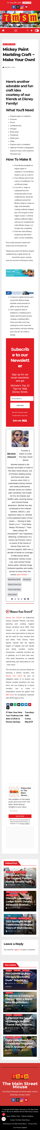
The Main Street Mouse (20, 1085)
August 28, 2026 (13, 983)
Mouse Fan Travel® (14, 618)
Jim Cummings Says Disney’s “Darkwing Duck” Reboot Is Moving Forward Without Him (17, 980)
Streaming (17, 970)
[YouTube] (25, 599)
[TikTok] (21, 599)
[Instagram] (18, 599)
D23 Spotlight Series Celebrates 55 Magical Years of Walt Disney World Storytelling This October (19, 928)
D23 (8, 918)
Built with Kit (20, 421)
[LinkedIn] (28, 599)
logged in (17, 950)
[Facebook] (12, 599)
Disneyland (9, 1037)
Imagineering (18, 1015)
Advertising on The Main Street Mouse (15, 1124)
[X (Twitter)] (15, 599)
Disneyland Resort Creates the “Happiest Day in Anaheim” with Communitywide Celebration (19, 1047)
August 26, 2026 (14, 931)
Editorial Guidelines (27, 1116)
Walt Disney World (9, 44)
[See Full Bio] (28, 574)
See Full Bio (22, 575)
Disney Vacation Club (13, 892)
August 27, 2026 (14, 885)
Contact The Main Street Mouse (20, 1120)
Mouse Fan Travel (14, 676)
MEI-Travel (10, 695)
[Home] (3, 30)
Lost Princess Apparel (20, 1127)
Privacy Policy (32, 1124)
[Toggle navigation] (16, 30)
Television (26, 970)
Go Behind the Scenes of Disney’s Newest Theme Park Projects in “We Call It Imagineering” (19, 1024)
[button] (27, 30)
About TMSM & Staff (13, 1116)
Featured (9, 872)
